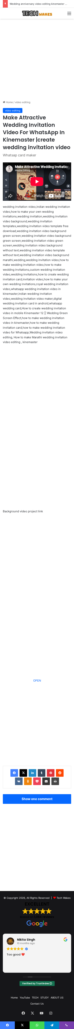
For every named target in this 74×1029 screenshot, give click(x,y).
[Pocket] (37, 781)
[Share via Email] (46, 781)
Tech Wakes (64, 897)
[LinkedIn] (32, 773)
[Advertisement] (37, 59)
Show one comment (37, 799)
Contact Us (37, 1003)
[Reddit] (60, 773)
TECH (35, 997)
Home (9, 102)
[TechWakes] (37, 13)
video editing (22, 102)
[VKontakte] (19, 781)
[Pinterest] (50, 773)
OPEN (37, 680)
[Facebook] (14, 773)
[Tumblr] (41, 773)
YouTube (25, 997)
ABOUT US (57, 997)
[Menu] (69, 14)
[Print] (55, 781)
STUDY (44, 997)
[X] (23, 773)
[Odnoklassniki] (28, 781)
